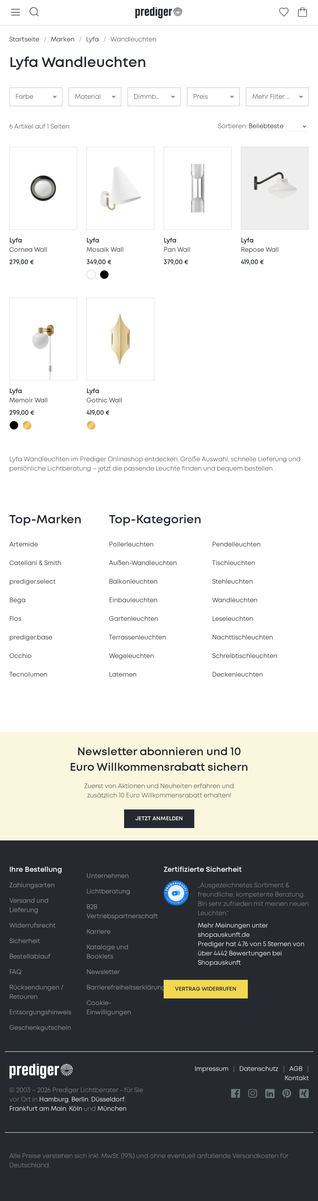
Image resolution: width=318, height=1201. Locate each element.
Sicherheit (24, 941)
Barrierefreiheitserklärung (126, 987)
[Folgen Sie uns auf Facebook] (235, 1094)
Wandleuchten (235, 600)
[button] (159, 818)
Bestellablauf (29, 956)
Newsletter (103, 972)
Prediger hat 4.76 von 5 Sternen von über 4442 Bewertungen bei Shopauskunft (251, 953)
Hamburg (54, 1099)
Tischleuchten (233, 563)
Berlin (79, 1099)
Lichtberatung (108, 891)
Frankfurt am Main (37, 1109)
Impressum (212, 1069)
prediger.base (30, 637)
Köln (75, 1109)
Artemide (23, 544)
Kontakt (297, 1078)
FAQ (15, 972)
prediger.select (32, 581)
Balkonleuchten (133, 581)
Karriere (98, 932)
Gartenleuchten (133, 619)
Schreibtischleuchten (244, 656)
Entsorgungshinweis (40, 1012)
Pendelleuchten (236, 544)
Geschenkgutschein (40, 1028)
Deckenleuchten (237, 674)
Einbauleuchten (133, 600)
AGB (296, 1069)
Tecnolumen (28, 674)
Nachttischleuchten (242, 637)
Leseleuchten (232, 619)
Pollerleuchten (131, 544)
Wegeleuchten (131, 656)
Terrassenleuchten (137, 637)
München (111, 1109)
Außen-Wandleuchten (143, 563)
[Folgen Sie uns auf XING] (304, 1094)
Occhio (20, 656)
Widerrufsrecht (32, 925)
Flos (15, 619)
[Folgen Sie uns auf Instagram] (253, 1094)
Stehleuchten (232, 581)
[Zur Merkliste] (284, 12)
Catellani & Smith (35, 563)
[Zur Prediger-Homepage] (158, 13)
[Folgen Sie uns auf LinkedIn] (270, 1094)
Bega (17, 600)
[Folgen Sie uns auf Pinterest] (287, 1094)
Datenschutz (259, 1069)
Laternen (123, 674)
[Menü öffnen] (15, 12)
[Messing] (27, 425)
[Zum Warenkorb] (302, 12)
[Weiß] (91, 274)
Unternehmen (107, 876)
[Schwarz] (104, 274)
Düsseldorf (107, 1099)
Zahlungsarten (32, 885)
